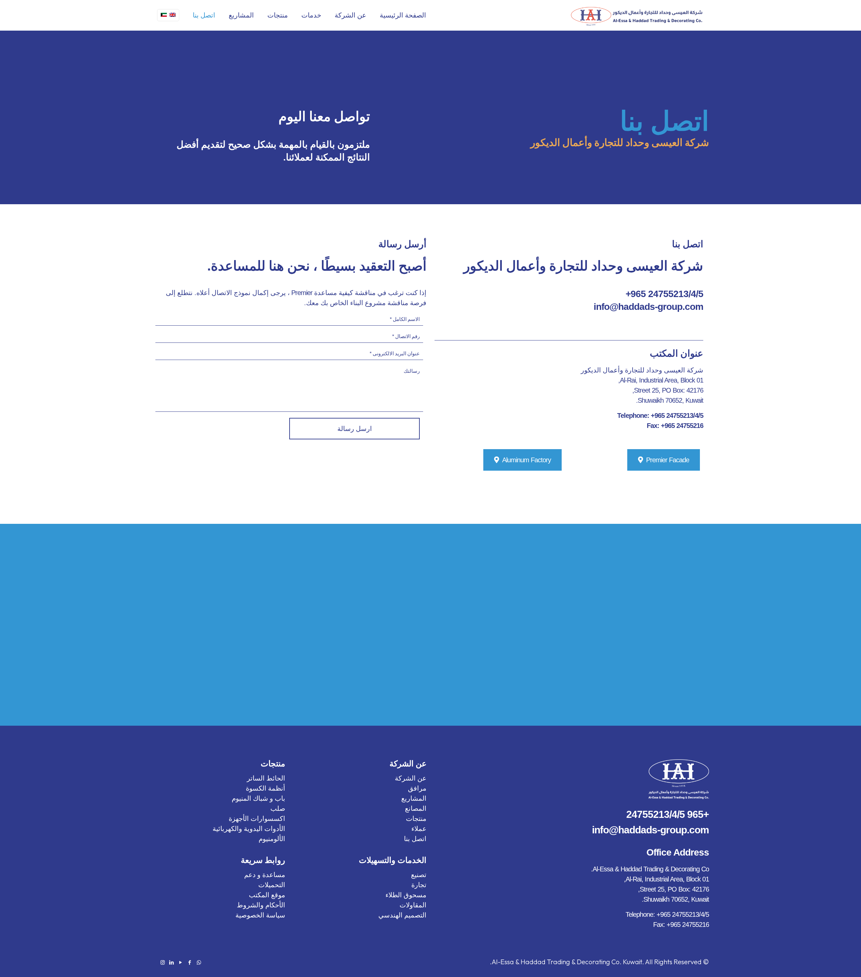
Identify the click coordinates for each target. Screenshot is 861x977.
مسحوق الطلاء (405, 895)
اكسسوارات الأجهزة (257, 818)
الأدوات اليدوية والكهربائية (249, 828)
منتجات (416, 818)
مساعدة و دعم (264, 874)
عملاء (418, 828)
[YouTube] (180, 962)
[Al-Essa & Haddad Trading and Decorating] (636, 15)
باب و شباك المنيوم (258, 798)
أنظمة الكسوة (265, 788)
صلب (277, 808)
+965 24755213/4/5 (667, 814)
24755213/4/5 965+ (664, 294)
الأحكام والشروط (261, 905)
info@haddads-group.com (648, 306)
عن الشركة (410, 778)
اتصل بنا (415, 838)
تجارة (418, 885)
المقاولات (413, 905)
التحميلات (271, 885)
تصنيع (418, 874)
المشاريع (413, 798)
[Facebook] (189, 962)
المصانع (415, 808)
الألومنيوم (272, 838)
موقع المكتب (267, 895)
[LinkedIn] (171, 962)
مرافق (417, 788)
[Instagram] (162, 962)
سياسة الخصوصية (260, 915)
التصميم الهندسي (402, 915)
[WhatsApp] (198, 962)
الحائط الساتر (266, 778)
